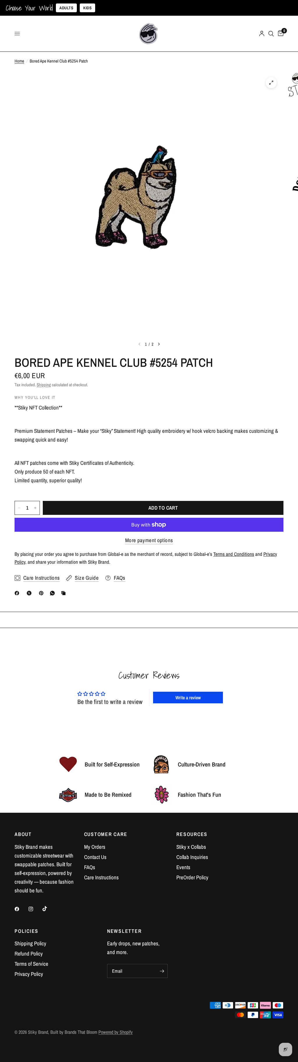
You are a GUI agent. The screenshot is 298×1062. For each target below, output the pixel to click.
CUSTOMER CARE (105, 834)
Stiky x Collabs (191, 847)
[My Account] (261, 33)
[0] (279, 33)
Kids (87, 7)
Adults (66, 7)
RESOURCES (191, 834)
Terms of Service (31, 963)
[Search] (271, 33)
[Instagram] (35, 909)
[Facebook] (18, 593)
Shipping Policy (30, 943)
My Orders (94, 847)
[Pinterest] (42, 593)
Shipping (44, 385)
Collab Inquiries (192, 857)
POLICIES (26, 931)
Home (19, 61)
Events (183, 867)
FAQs (89, 867)
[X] (30, 593)
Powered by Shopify (115, 1032)
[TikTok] (48, 908)
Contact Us (95, 857)
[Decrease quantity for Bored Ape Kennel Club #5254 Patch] (19, 508)
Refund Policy (29, 953)
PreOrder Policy (192, 877)
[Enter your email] (162, 971)
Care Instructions (101, 877)
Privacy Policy (29, 974)
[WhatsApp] (53, 593)
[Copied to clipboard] (64, 593)
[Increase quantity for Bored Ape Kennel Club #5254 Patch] (35, 508)
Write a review (188, 697)
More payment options (149, 540)
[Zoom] (271, 82)
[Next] (159, 344)
